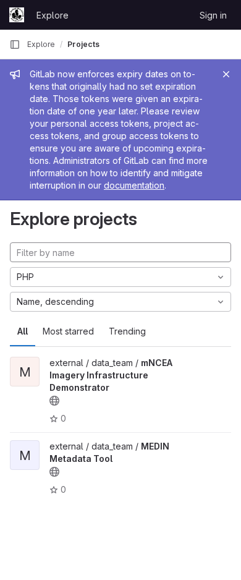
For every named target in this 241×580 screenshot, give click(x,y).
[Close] (226, 74)
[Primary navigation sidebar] (15, 44)
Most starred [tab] (68, 331)
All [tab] (22, 331)
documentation (134, 185)
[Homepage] (17, 15)
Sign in (213, 15)
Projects (83, 44)
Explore (52, 15)
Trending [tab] (127, 331)
